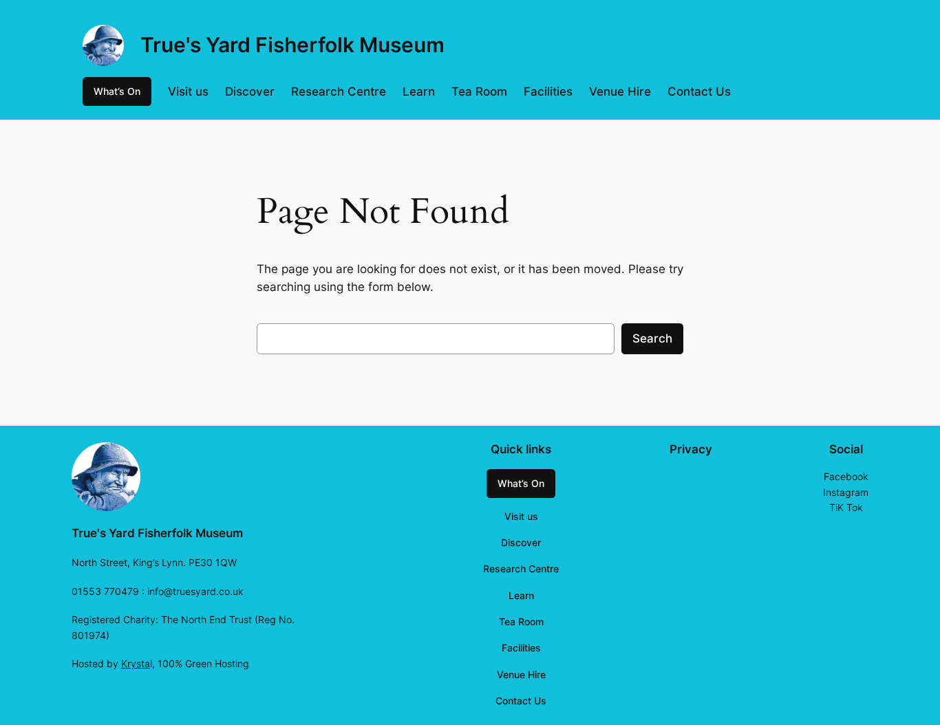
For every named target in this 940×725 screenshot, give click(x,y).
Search (652, 338)
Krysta (135, 663)
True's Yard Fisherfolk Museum (292, 44)
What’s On (117, 91)
